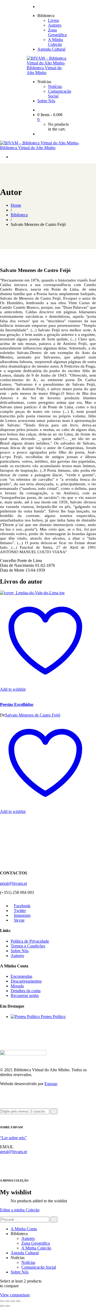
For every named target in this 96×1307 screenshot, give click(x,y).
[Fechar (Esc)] (18, 1301)
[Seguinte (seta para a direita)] (7, 1306)
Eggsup (51, 1083)
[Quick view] (1, 694)
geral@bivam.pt (13, 883)
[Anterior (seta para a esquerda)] (2, 1306)
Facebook (22, 905)
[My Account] (39, 134)
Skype (19, 920)
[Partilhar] (13, 1301)
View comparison (15, 1295)
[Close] (1, 1116)
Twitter (20, 910)
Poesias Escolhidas (16, 704)
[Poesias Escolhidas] (32, 593)
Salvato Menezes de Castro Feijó (32, 715)
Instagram (22, 915)
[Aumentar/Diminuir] (2, 1301)
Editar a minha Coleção (19, 1210)
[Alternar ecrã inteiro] (7, 1301)
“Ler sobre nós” (13, 1137)
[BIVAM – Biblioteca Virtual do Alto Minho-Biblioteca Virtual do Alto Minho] (48, 72)
